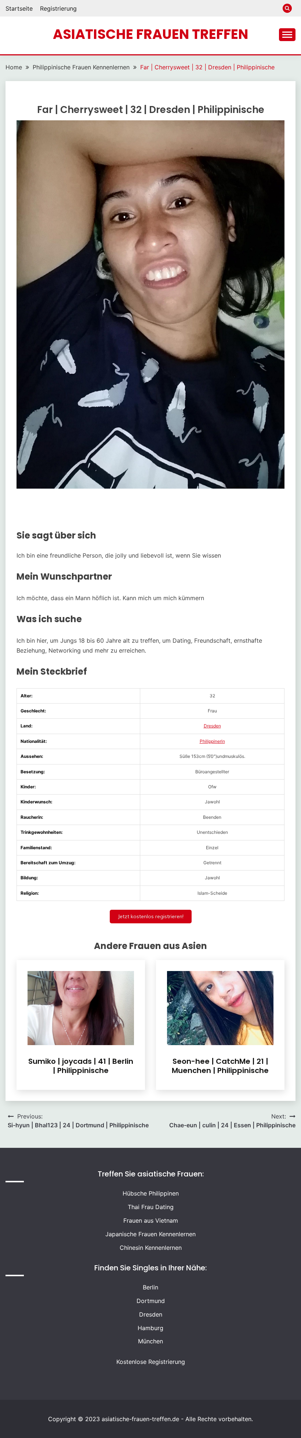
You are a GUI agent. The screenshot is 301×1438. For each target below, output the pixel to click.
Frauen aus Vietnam (150, 1220)
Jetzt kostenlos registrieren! (151, 916)
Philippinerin (212, 741)
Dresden (212, 726)
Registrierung (58, 8)
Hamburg (150, 1328)
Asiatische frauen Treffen (150, 34)
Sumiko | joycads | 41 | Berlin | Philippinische (80, 1066)
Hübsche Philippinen (151, 1193)
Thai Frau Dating (151, 1207)
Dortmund (151, 1300)
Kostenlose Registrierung (150, 1361)
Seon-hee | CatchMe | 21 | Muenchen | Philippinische (220, 1066)
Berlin (150, 1287)
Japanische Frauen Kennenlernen (150, 1234)
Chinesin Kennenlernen (151, 1247)
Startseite (19, 8)
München (150, 1341)
